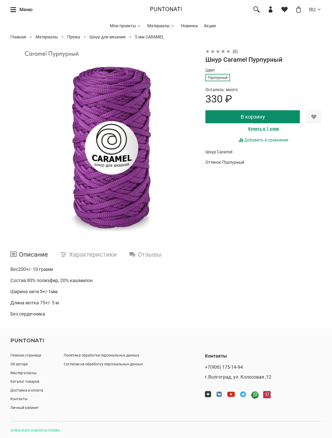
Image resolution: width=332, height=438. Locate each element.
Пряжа (73, 37)
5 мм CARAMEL (149, 37)
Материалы (158, 25)
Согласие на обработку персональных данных (103, 364)
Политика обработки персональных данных (101, 355)
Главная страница (25, 355)
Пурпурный (217, 78)
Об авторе (19, 364)
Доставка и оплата (26, 390)
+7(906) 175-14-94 (224, 367)
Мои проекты (123, 25)
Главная (18, 37)
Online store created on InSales (35, 430)
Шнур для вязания (107, 37)
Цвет (210, 70)
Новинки (189, 25)
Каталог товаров (24, 381)
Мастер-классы (23, 373)
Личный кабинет (24, 408)
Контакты (18, 399)
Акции (210, 25)
